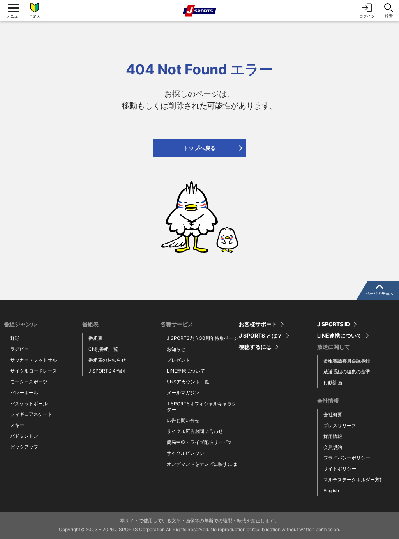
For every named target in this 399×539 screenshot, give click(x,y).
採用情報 (332, 436)
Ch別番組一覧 (103, 349)
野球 (14, 338)
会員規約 (332, 447)
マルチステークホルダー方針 (353, 479)
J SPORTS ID (333, 324)
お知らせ (176, 349)
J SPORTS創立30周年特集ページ (202, 338)
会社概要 (332, 414)
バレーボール (24, 393)
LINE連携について (186, 371)
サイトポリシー (339, 469)
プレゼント (178, 360)
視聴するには (255, 347)
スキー (17, 425)
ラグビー (19, 349)
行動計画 (332, 382)
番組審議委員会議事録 (346, 361)
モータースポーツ (29, 382)
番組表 (95, 338)
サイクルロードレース (33, 371)
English (331, 490)
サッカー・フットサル (33, 360)
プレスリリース (339, 425)
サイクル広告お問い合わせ (195, 431)
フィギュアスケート (31, 414)
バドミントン (24, 436)
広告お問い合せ (183, 420)
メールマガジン (183, 393)
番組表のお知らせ (107, 360)
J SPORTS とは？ (260, 335)
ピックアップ (24, 447)
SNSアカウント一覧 (188, 382)
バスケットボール (29, 403)
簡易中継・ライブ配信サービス (199, 442)
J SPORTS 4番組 (106, 371)
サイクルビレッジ (185, 453)
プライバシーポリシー (346, 458)
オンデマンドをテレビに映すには (202, 464)
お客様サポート (258, 324)
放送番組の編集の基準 (346, 372)
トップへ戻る (199, 148)
